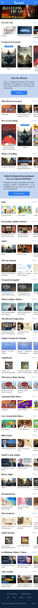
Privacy (21, 597)
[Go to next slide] (34, 12)
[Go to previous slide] (3, 12)
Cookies (29, 597)
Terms (14, 597)
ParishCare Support (12, 593)
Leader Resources (26, 593)
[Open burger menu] (2, 2)
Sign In (34, 603)
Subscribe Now (19, 193)
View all (34, 22)
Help (8, 597)
